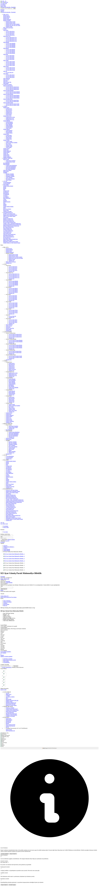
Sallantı (4, 204)
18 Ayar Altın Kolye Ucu (11, 38)
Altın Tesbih (11, 449)
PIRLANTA (6, 14)
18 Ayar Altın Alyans (10, 68)
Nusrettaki (3, 576)
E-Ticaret (46, 748)
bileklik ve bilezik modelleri (6, 656)
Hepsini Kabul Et (13, 853)
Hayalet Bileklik (9, 123)
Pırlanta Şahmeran (7, 19)
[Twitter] (4, 675)
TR (3, 2)
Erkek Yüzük (6, 159)
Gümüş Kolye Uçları (10, 117)
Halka (4, 207)
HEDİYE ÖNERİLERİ (11, 702)
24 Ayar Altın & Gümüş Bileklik (13, 93)
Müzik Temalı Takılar (7, 240)
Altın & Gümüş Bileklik (8, 90)
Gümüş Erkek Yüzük (10, 161)
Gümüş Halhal (6, 152)
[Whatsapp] (4, 686)
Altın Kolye (5, 30)
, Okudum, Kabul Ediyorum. (13, 667)
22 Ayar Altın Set (9, 72)
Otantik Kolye (9, 112)
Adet (2, 586)
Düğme (4, 205)
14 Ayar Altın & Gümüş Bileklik (13, 91)
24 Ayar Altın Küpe (10, 59)
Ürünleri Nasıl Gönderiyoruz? (12, 710)
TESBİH (5, 172)
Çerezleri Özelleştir (4, 853)
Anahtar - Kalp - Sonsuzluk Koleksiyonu (12, 223)
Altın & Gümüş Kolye (8, 85)
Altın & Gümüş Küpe (7, 99)
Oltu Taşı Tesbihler (10, 175)
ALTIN (4, 29)
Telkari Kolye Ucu (10, 118)
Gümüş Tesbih (12, 447)
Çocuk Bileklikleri (7, 182)
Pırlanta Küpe (6, 18)
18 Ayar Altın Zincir (10, 77)
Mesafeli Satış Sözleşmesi (11, 713)
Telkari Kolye (9, 111)
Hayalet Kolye (9, 109)
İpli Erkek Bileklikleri (10, 169)
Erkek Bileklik (6, 164)
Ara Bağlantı (6, 196)
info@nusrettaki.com (10, 730)
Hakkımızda (8, 718)
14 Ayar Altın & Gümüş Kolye (12, 87)
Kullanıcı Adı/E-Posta (5, 534)
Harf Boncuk (6, 193)
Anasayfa (5, 545)
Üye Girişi (5, 531)
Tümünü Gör (11, 260)
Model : (5, 579)
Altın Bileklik (6, 42)
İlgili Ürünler (6, 661)
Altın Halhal (5, 83)
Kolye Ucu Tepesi (7, 209)
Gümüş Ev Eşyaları (7, 211)
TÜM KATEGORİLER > (8, 546)
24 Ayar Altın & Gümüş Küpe (12, 100)
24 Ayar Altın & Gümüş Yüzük (12, 105)
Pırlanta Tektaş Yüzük (10, 21)
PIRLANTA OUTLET (8, 27)
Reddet (82, 850)
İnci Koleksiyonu (7, 238)
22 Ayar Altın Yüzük (10, 64)
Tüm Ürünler (9, 114)
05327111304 (3, 689)
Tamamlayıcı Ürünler (7, 658)
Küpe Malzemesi (6, 198)
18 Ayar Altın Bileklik (10, 44)
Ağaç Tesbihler (9, 177)
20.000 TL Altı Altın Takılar (9, 213)
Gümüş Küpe (6, 134)
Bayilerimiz (8, 722)
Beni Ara (5, 605)
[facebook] (4, 672)
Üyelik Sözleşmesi (10, 712)
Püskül (4, 187)
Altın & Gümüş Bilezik (8, 94)
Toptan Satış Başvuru (10, 725)
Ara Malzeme (6, 194)
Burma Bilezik (9, 131)
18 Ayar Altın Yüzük (10, 62)
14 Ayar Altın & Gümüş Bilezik (12, 95)
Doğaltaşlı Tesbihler (10, 176)
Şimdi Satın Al (4, 588)
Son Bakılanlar (6, 662)
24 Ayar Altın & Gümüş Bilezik (12, 97)
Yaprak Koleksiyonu (7, 229)
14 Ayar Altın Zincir (10, 74)
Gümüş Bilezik (6, 129)
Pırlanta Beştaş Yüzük (10, 22)
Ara (14, 8)
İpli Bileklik (11, 385)
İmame (4, 188)
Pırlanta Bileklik (6, 16)
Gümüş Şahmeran (7, 151)
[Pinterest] (4, 681)
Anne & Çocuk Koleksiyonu (9, 234)
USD (3, 3)
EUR (6, 3)
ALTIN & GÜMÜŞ (7, 84)
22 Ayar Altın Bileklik (10, 45)
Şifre (2, 536)
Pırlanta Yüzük (9, 26)
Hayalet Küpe (9, 136)
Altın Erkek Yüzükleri (10, 160)
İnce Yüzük (8, 143)
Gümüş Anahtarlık (7, 157)
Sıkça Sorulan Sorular (10, 724)
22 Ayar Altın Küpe (10, 58)
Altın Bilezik (6, 48)
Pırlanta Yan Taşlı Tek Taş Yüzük (13, 25)
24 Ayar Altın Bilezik (10, 53)
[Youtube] (4, 683)
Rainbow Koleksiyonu (8, 218)
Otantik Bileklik (9, 126)
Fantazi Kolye (9, 113)
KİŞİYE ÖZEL (9, 701)
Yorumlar (5, 603)
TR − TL (4, 1)
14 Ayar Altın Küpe (10, 55)
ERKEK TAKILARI (7, 158)
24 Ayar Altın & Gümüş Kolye (12, 89)
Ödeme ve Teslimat (10, 707)
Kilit (4, 189)
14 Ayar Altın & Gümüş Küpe (12, 101)
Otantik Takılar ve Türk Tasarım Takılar (11, 242)
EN (7, 2)
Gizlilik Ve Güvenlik (10, 716)
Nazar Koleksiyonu (7, 228)
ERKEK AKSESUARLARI (12, 700)
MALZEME (6, 184)
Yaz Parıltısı (5, 217)
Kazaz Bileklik (9, 124)
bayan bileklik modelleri (6, 651)
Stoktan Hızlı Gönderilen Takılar (10, 215)
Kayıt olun (16, 665)
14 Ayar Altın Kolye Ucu (11, 37)
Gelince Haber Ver (4, 596)
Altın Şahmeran (6, 78)
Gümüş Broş (6, 149)
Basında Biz (8, 721)
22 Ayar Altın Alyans (10, 70)
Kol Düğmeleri (6, 163)
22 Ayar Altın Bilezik (10, 51)
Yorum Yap (8, 597)
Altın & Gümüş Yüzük (8, 102)
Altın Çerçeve (6, 79)
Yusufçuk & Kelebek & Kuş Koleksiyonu (12, 224)
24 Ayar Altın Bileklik (10, 47)
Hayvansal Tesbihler (10, 178)
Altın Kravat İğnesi (7, 170)
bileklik (2, 655)
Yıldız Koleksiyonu (7, 231)
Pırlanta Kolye (6, 15)
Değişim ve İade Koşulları (11, 715)
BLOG (7, 727)
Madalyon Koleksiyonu (8, 219)
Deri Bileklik (11, 386)
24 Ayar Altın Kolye (10, 35)
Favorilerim (3, 4)
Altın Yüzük (5, 60)
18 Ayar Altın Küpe (10, 56)
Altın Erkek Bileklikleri (11, 166)
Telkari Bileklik (9, 125)
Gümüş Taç (5, 153)
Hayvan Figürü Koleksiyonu (9, 222)
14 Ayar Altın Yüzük (10, 61)
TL (1, 3)
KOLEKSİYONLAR (8, 212)
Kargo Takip (3, 6)
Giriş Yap (3, 540)
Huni (4, 202)
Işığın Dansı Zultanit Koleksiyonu (10, 239)
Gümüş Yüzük (6, 140)
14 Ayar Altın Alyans (10, 67)
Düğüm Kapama (6, 201)
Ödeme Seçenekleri (7, 601)
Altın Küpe (5, 54)
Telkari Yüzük (9, 144)
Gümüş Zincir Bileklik (13, 387)
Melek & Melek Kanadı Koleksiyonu (11, 225)
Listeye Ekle (3, 597)
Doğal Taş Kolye (12, 369)
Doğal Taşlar (6, 210)
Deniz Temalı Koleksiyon (8, 236)
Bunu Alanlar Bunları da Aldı (9, 660)
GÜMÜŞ (5, 106)
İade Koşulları (6, 604)
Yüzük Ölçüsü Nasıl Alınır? (12, 708)
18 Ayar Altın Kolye (10, 32)
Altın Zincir (5, 73)
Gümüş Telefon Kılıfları (8, 206)
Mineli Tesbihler (12, 451)
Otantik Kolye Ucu (10, 119)
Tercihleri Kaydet (12, 884)
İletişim (7, 723)
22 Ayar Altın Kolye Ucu (11, 39)
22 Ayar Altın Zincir (10, 76)
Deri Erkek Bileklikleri (11, 167)
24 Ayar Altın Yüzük (10, 65)
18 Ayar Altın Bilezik (10, 50)
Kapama (5, 200)
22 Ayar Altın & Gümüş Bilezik (12, 96)
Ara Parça (5, 195)
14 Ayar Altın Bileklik (10, 43)
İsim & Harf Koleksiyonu (8, 221)
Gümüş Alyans (6, 148)
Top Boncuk (6, 192)
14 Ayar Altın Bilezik (10, 49)
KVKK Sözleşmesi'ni (6, 667)
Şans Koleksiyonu (7, 233)
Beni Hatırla (5, 539)
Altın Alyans (6, 66)
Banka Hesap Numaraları (11, 711)
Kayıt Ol (7, 540)
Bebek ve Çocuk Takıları (11, 705)
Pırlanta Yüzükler (7, 20)
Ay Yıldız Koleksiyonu (8, 230)
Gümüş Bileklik (6, 120)
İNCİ (7, 698)
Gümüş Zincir (6, 154)
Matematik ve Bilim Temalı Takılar (10, 241)
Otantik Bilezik (9, 132)
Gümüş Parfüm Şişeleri (8, 186)
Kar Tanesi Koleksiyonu (8, 227)
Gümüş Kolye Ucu (7, 116)
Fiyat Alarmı (13, 597)
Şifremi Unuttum (11, 539)
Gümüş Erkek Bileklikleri (11, 165)
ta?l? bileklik (3, 652)
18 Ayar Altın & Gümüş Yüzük (12, 103)
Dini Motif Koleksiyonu (8, 235)
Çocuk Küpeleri (6, 183)
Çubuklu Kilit (6, 190)
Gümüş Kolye (6, 107)
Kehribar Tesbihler (10, 173)
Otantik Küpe (9, 138)
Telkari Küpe (9, 137)
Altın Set (5, 71)
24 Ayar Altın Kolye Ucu (11, 41)
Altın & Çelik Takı (7, 82)
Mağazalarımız (9, 719)
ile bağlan (3, 542)
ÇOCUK (5, 181)
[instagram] (4, 678)
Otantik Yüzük (9, 146)
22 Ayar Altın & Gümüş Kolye (12, 88)
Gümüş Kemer (6, 155)
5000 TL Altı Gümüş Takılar (9, 216)
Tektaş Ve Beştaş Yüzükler (11, 142)
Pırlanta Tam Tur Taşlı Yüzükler (13, 24)
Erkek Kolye (6, 171)
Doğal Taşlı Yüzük (13, 410)
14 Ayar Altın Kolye (10, 31)
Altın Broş (5, 80)
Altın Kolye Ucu (6, 36)
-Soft (43, 748)
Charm (4, 199)
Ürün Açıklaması (6, 600)
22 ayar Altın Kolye (10, 33)
